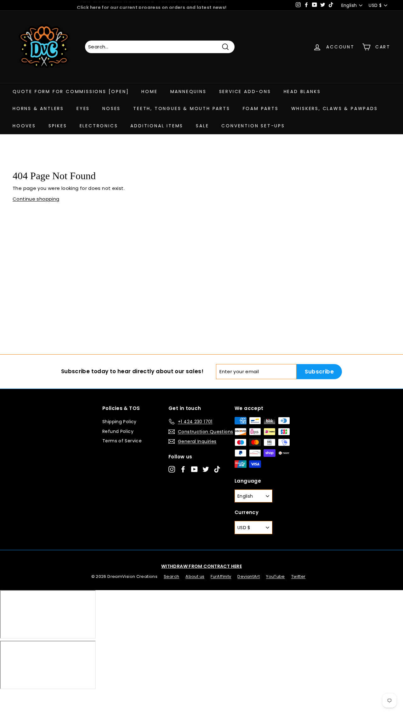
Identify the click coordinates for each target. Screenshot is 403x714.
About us (194, 576)
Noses (111, 108)
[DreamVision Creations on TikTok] (217, 469)
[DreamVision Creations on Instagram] (171, 469)
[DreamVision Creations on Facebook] (183, 469)
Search (171, 576)
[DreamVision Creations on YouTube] (194, 469)
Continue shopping (36, 199)
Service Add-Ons (245, 91)
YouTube (275, 576)
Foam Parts (261, 108)
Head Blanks (302, 91)
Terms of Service (122, 441)
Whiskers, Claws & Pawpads (334, 108)
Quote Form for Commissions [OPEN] (71, 91)
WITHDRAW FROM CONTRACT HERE (201, 566)
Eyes (83, 108)
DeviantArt (248, 576)
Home (149, 91)
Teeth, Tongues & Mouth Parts (181, 108)
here (95, 5)
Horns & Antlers (38, 108)
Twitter (298, 576)
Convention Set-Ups (253, 126)
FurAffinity (221, 576)
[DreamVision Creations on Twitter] (205, 469)
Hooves (24, 126)
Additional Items (156, 126)
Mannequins (188, 91)
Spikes (57, 126)
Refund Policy (117, 431)
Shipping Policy (119, 421)
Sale (202, 126)
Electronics (99, 126)
